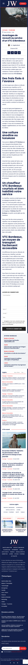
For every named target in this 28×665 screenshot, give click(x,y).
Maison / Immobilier (7, 381)
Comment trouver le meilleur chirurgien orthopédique (13, 359)
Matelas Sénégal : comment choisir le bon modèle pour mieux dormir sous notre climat (13, 409)
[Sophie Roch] (9, 45)
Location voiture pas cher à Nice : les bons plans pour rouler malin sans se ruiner (13, 485)
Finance (4, 420)
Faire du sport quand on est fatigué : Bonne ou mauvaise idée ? (15, 347)
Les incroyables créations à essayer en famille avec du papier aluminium (13, 390)
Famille (4, 387)
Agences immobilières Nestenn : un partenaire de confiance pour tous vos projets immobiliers (13, 416)
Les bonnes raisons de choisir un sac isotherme (21, 530)
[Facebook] (8, 52)
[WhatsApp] (19, 52)
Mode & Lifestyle (9, 338)
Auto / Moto (17, 372)
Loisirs (6, 362)
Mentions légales (15, 660)
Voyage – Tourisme (8, 30)
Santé (6, 344)
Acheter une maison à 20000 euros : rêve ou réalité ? (13, 384)
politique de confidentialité (16, 651)
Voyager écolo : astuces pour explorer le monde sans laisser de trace (13, 494)
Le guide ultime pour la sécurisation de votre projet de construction (12, 402)
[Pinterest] (15, 52)
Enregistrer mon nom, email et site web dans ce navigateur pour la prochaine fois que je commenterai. (13, 322)
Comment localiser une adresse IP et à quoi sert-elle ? (7, 530)
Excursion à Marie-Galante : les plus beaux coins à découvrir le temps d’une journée (13, 378)
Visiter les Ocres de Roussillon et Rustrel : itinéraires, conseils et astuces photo (13, 396)
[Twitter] (12, 52)
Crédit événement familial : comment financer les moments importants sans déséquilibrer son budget (13, 423)
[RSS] (14, 663)
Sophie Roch (16, 45)
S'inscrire (23, 648)
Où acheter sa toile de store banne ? (15, 353)
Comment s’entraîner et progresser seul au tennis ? (15, 365)
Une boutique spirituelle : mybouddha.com (11, 341)
